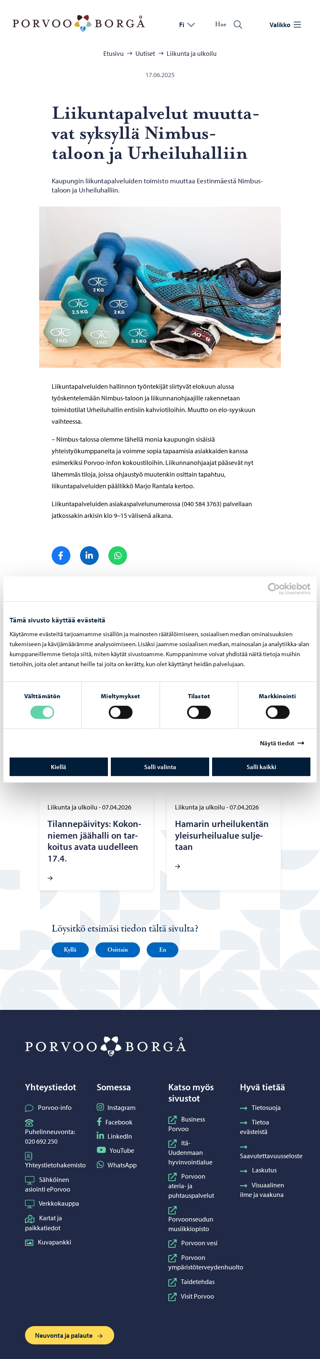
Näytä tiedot (277, 743)
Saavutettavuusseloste (271, 1156)
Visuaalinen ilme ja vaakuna (262, 1190)
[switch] (120, 712)
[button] (70, 949)
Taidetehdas (198, 1281)
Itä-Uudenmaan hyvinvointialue (190, 1152)
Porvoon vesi (199, 1243)
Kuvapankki (54, 1242)
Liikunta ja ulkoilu (192, 53)
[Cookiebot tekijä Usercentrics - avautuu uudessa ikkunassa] (281, 589)
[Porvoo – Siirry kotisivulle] (78, 23)
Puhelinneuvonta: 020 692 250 (50, 1136)
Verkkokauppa (59, 1203)
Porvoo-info (55, 1107)
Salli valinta (160, 766)
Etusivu (113, 53)
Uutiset (145, 53)
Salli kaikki (261, 766)
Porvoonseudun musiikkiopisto (190, 1223)
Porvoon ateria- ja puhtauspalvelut (191, 1185)
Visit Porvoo (197, 1296)
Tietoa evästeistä (254, 1127)
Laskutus (264, 1170)
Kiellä (58, 766)
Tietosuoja (266, 1107)
